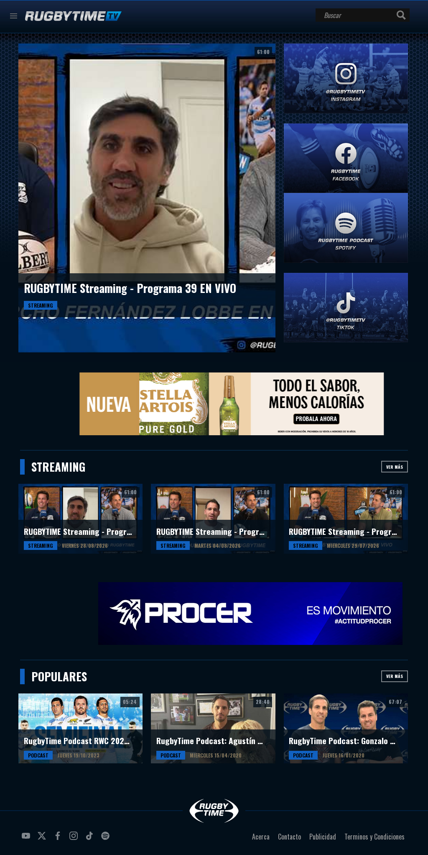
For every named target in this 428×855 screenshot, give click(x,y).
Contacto (289, 837)
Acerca (261, 837)
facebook (59, 839)
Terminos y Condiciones (374, 837)
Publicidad (322, 837)
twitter (43, 839)
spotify (106, 839)
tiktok (90, 839)
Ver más (394, 467)
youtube (27, 839)
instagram (74, 839)
